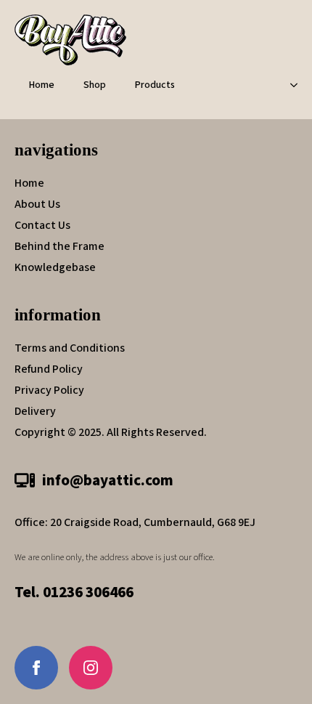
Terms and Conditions (70, 348)
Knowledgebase (55, 267)
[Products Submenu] (298, 85)
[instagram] (90, 667)
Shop (94, 85)
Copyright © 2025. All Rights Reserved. (111, 432)
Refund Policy (49, 369)
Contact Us (42, 225)
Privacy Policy (49, 390)
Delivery (35, 411)
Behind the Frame (59, 246)
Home (41, 85)
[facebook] (36, 667)
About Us (37, 204)
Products (155, 85)
